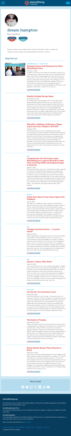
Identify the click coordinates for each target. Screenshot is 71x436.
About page (27, 422)
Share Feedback (20, 427)
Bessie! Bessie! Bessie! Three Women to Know (44, 349)
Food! (28, 156)
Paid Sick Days (30, 289)
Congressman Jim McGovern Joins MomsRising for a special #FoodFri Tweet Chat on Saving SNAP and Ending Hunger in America (45, 161)
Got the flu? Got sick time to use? (41, 292)
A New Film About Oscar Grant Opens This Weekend (46, 198)
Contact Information (8, 427)
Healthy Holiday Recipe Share (40, 96)
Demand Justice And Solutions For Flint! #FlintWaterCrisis (45, 67)
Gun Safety (29, 194)
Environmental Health (32, 63)
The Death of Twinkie (36, 320)
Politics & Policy (43, 63)
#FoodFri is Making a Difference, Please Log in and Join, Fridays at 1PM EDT (44, 125)
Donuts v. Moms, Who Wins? (39, 262)
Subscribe (46, 427)
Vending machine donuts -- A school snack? (43, 230)
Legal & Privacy (30, 427)
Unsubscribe (39, 427)
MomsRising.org (34, 3)
